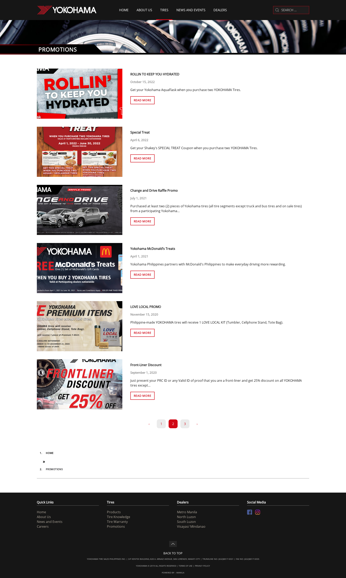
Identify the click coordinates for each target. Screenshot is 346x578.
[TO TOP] (173, 544)
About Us (144, 10)
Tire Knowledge (118, 517)
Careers (43, 526)
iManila (180, 572)
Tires (164, 10)
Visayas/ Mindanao (191, 526)
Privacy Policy (202, 565)
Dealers (220, 10)
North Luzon (186, 517)
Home (124, 10)
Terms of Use (185, 565)
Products (114, 512)
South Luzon (186, 521)
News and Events (190, 10)
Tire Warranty (117, 521)
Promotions (116, 526)
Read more (142, 100)
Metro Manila (187, 512)
